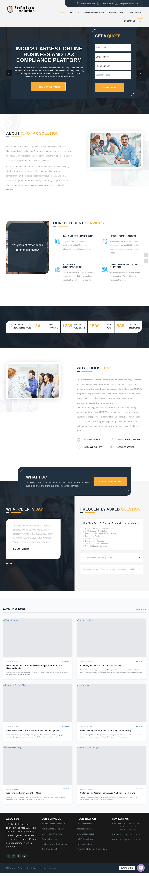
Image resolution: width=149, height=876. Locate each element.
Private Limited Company (53, 824)
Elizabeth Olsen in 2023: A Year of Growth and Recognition (33, 730)
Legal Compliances (123, 236)
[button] (9, 73)
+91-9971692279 (107, 4)
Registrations (116, 12)
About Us (74, 12)
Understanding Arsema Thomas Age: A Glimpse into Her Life (107, 793)
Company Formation (94, 12)
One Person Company (51, 834)
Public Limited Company (52, 829)
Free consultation (49, 87)
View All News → (140, 609)
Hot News (65, 661)
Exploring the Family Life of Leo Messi (23, 793)
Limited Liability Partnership (54, 844)
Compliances (134, 12)
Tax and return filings (78, 236)
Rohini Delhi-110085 (88, 4)
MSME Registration (85, 834)
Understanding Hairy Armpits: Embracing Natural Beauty (105, 730)
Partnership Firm (49, 839)
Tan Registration (84, 844)
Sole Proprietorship (50, 849)
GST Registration (85, 824)
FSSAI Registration (85, 839)
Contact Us (129, 21)
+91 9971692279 (130, 834)
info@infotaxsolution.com (129, 4)
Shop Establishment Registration (92, 849)
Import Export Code (86, 829)
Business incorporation (73, 265)
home (62, 12)
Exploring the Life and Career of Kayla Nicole (100, 666)
